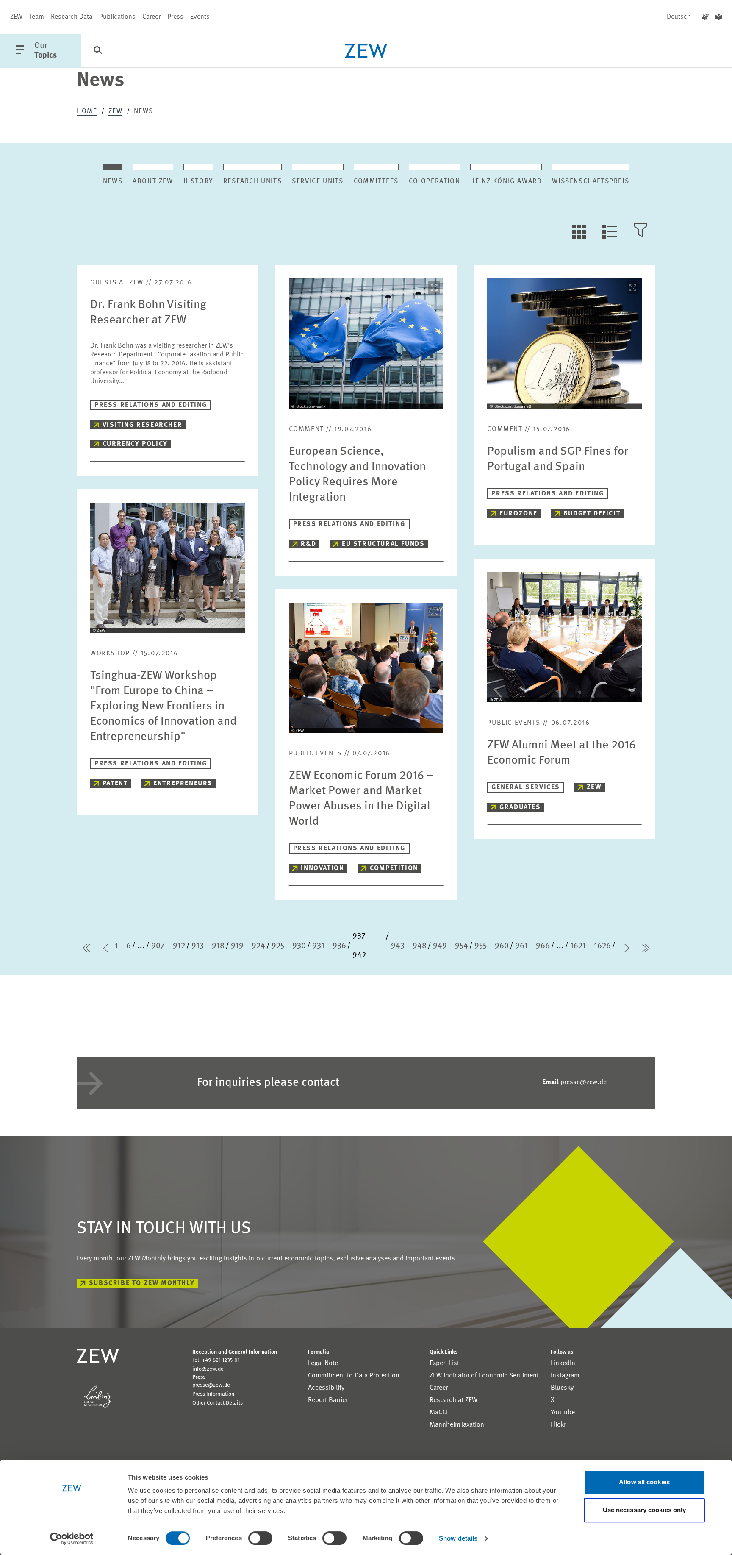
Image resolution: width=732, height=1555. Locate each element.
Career (151, 17)
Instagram (565, 1375)
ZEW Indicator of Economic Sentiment (484, 1375)
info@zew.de (208, 1369)
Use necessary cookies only (644, 1509)
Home (87, 111)
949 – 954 (450, 946)
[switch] (260, 1538)
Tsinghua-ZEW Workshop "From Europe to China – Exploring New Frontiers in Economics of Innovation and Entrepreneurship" (163, 706)
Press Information (213, 1394)
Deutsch (679, 17)
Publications (117, 17)
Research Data (71, 17)
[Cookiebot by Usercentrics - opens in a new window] (72, 1538)
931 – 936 (329, 946)
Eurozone (518, 513)
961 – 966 (532, 946)
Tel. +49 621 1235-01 (216, 1360)
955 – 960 (491, 946)
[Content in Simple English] (718, 17)
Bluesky (562, 1388)
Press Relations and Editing (150, 405)
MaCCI (439, 1412)
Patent (115, 783)
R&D (308, 544)
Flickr (558, 1424)
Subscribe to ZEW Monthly (141, 1283)
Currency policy (135, 444)
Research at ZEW (453, 1400)
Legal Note (323, 1363)
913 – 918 (208, 946)
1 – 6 (123, 946)
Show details (458, 1538)
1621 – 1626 (590, 946)
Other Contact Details (217, 1403)
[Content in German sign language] (705, 17)
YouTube (563, 1412)
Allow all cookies (644, 1481)
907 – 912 (168, 946)
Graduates (520, 807)
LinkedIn (563, 1363)
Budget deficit (591, 513)
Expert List (444, 1363)
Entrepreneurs (183, 783)
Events (200, 17)
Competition (394, 868)
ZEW (16, 17)
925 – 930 (289, 946)
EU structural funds (383, 544)
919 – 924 (248, 946)
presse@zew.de (574, 1082)
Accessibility (326, 1388)
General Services (525, 787)
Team (36, 17)
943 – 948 (409, 946)
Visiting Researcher (142, 425)
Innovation (322, 868)
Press (175, 17)
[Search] (98, 51)
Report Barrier (328, 1400)
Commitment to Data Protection (353, 1375)
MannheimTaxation (457, 1424)
